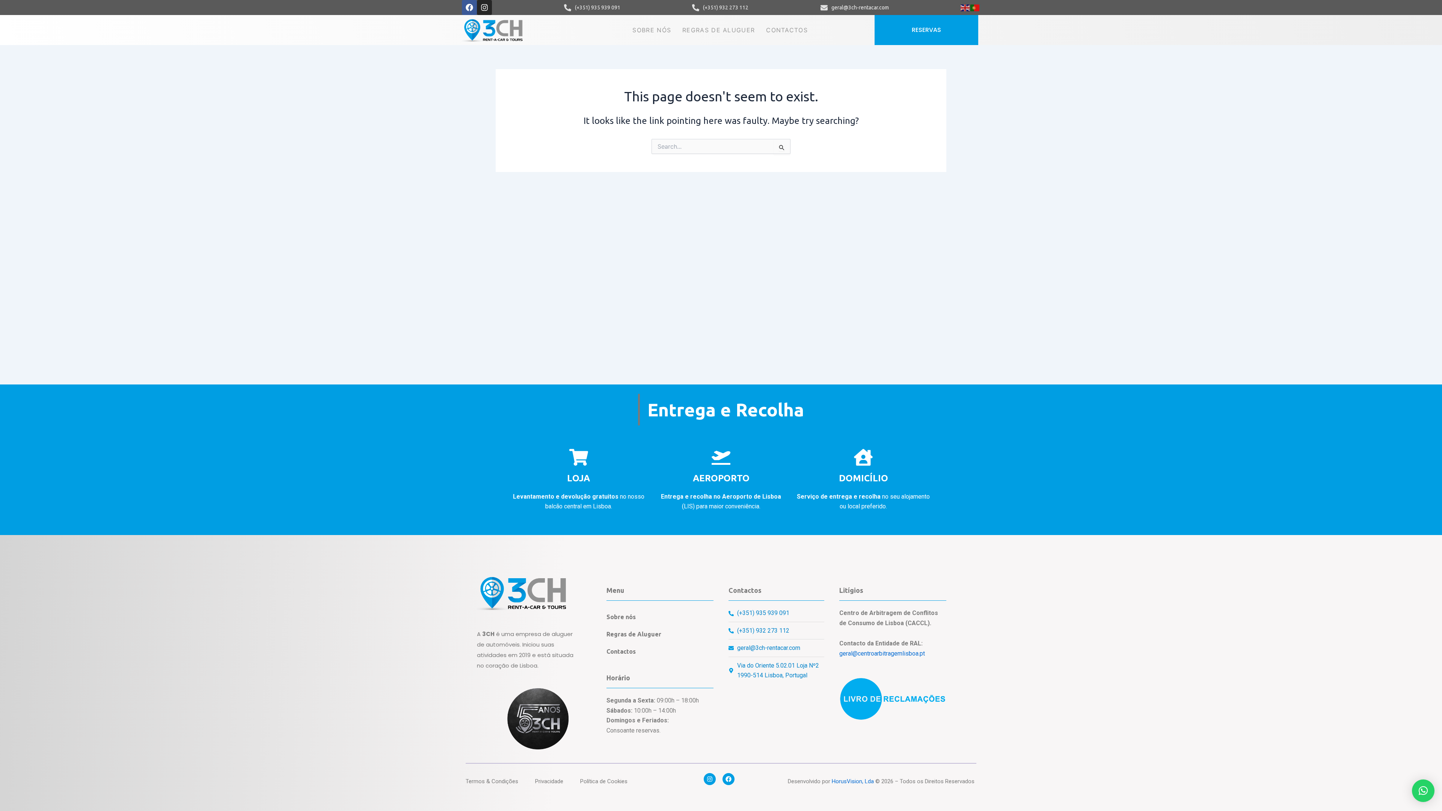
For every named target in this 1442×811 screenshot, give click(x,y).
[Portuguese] (975, 7)
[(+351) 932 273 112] (695, 7)
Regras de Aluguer (718, 30)
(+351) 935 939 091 (597, 8)
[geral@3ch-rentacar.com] (824, 7)
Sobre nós (651, 30)
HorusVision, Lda (853, 781)
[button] (1423, 790)
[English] (965, 7)
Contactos (787, 30)
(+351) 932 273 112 (725, 8)
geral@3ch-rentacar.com (860, 8)
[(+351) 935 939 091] (567, 7)
